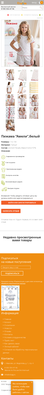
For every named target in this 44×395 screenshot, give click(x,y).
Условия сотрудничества (15, 337)
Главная (7, 319)
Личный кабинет (11, 346)
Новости (8, 328)
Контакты (8, 334)
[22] (22, 43)
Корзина (41, 2)
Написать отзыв (11, 211)
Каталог (7, 322)
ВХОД (34, 2)
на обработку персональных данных (21, 282)
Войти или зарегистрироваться (22, 203)
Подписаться (12, 273)
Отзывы (7, 331)
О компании (9, 325)
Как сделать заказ (12, 343)
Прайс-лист (9, 340)
